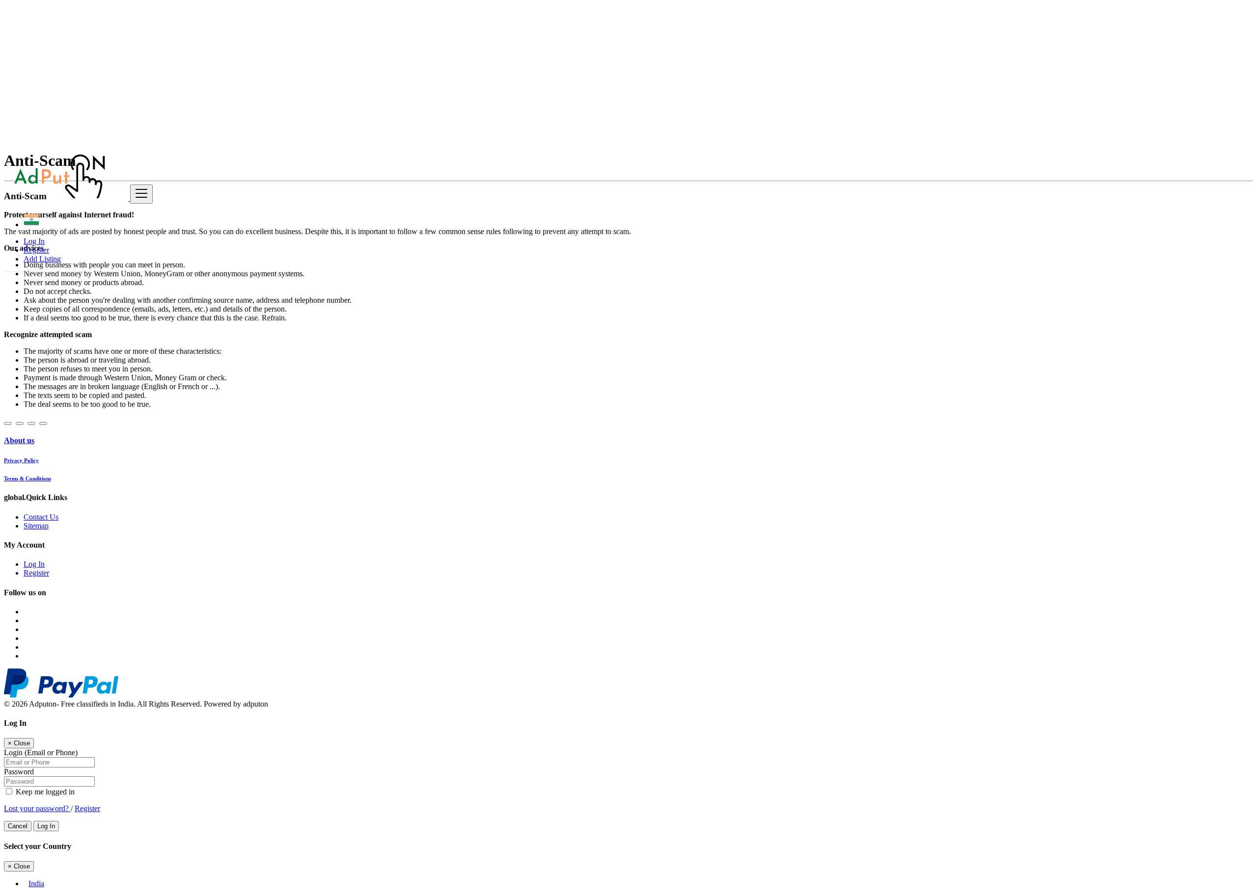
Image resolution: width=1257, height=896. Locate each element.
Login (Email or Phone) (41, 752)
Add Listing (42, 259)
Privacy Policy (21, 460)
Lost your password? (37, 808)
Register (36, 250)
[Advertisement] (298, 72)
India (36, 883)
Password (19, 771)
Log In (34, 241)
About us (19, 440)
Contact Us (41, 517)
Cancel (17, 826)
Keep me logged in (44, 792)
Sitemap (36, 526)
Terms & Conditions (27, 478)
